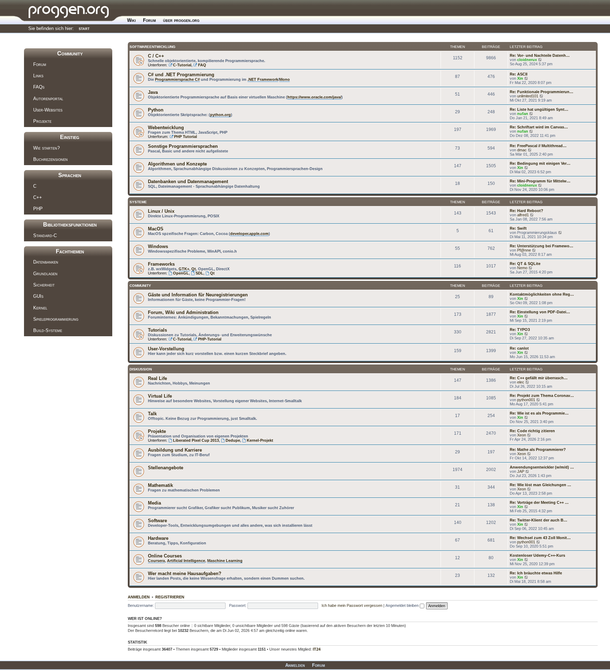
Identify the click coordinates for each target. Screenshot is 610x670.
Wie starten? (46, 148)
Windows (158, 246)
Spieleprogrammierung (55, 319)
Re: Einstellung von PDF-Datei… (540, 312)
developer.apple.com (249, 233)
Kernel (40, 307)
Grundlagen (45, 273)
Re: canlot (519, 348)
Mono (284, 79)
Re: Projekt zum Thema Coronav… (542, 395)
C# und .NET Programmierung (181, 74)
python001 (526, 400)
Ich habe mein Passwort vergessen (352, 605)
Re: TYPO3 (520, 329)
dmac (522, 150)
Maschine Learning (225, 561)
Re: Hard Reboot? (526, 211)
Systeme (138, 202)
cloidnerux (527, 60)
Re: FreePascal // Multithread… (538, 146)
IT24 (317, 649)
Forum (149, 20)
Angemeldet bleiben (402, 605)
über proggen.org (181, 20)
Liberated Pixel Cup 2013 (196, 440)
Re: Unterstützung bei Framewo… (541, 246)
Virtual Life (160, 396)
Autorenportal (48, 98)
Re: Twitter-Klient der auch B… (538, 520)
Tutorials (157, 330)
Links (38, 75)
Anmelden (139, 597)
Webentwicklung (166, 127)
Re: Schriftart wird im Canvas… (539, 127)
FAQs (38, 87)
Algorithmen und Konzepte (177, 164)
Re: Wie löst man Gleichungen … (540, 485)
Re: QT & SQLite (525, 263)
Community (140, 286)
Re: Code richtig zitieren (532, 431)
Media (154, 503)
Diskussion (141, 369)
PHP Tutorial (185, 136)
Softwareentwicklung (152, 47)
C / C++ (156, 56)
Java (153, 92)
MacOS (155, 228)
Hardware (158, 538)
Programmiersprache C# (177, 79)
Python (155, 110)
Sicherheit (44, 285)
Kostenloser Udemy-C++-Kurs (537, 555)
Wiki (131, 20)
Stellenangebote (165, 467)
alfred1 (523, 215)
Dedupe (233, 440)
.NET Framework (262, 79)
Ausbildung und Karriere (175, 450)
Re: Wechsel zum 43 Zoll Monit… (540, 538)
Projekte (42, 121)
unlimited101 (527, 96)
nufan (522, 113)
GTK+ (184, 269)
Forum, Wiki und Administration (183, 312)
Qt (193, 269)
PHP (38, 208)
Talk (152, 413)
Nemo (522, 268)
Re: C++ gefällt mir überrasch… (539, 378)
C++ (37, 197)
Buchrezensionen (50, 159)
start (84, 28)
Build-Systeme (47, 330)
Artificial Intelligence (186, 561)
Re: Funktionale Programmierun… (541, 92)
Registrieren (169, 597)
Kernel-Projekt (260, 440)
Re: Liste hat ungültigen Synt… (539, 109)
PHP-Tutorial (209, 339)
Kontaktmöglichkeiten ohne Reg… (542, 294)
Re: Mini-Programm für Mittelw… (540, 181)
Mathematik (160, 485)
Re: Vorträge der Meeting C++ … (539, 502)
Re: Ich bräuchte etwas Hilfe (536, 573)
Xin (520, 78)
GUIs (38, 296)
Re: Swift (518, 228)
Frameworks (161, 264)
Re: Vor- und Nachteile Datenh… (540, 55)
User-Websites (47, 110)
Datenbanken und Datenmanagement (188, 181)
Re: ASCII (518, 74)
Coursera (156, 561)
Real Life (157, 378)
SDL (199, 273)
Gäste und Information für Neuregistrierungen (198, 294)
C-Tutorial (182, 65)
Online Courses (165, 556)
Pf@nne (524, 250)
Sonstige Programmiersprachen (183, 146)
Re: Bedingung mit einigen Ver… (540, 163)
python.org (220, 115)
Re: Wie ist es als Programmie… (539, 413)
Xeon (521, 435)
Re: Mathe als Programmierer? (538, 449)
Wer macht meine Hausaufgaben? (184, 573)
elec (520, 382)
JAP (520, 471)
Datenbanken (45, 262)
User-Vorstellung (166, 348)
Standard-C (45, 235)
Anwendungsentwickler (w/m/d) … (542, 467)
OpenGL (181, 273)
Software (157, 520)
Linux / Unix (161, 211)
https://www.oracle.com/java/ (314, 97)
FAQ (202, 65)
